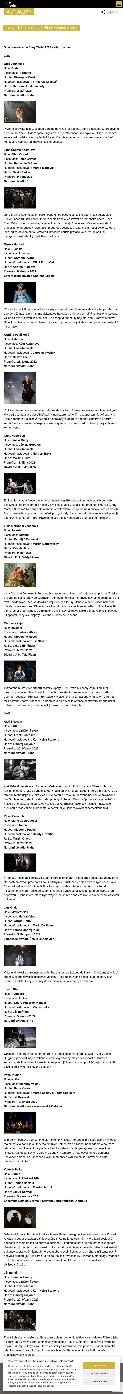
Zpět (113, 12)
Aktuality (19, 11)
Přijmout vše (99, 1365)
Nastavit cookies (99, 1373)
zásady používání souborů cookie (36, 1386)
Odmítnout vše (99, 1381)
